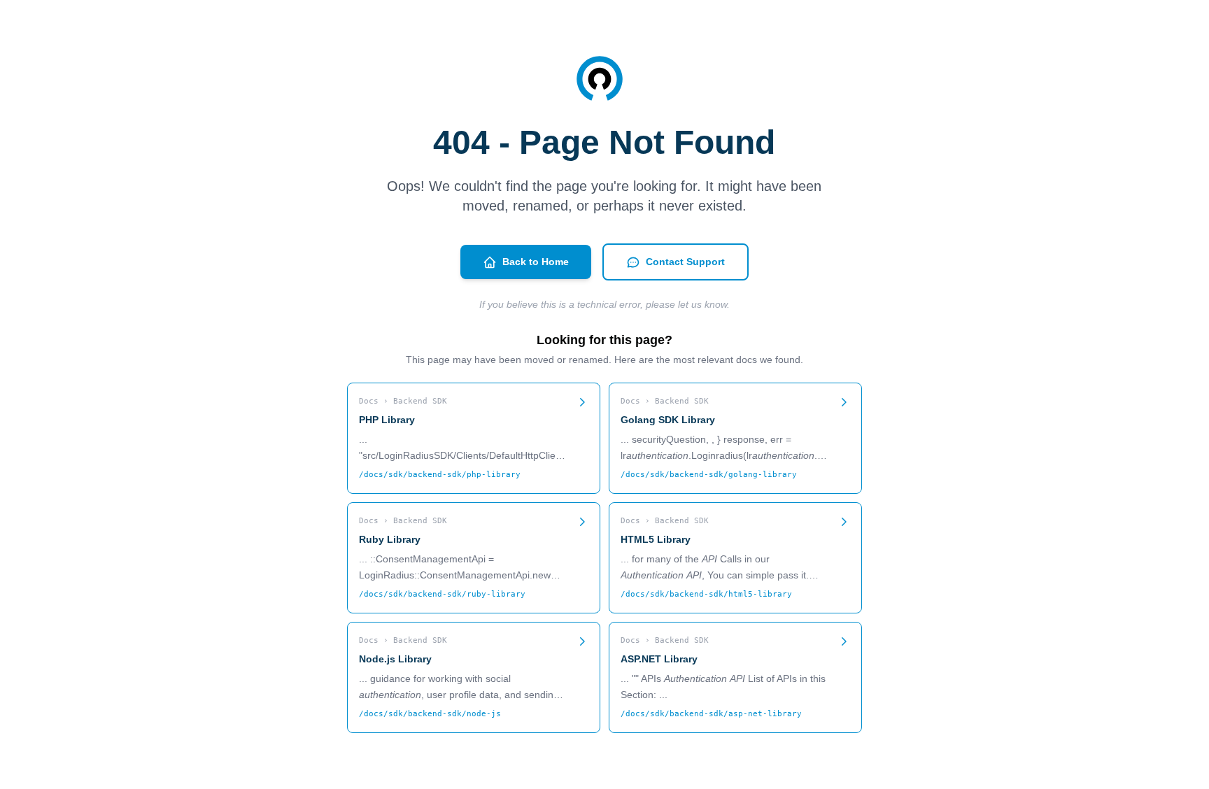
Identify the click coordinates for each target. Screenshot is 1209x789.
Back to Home (535, 261)
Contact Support (685, 261)
